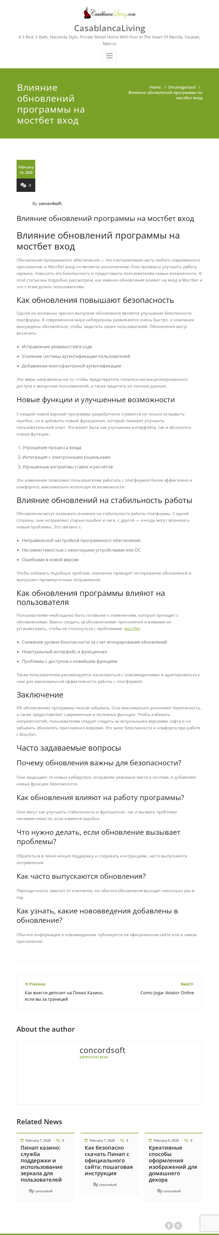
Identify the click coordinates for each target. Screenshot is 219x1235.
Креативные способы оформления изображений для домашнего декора (173, 1163)
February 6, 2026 (166, 1140)
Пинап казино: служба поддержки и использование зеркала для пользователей (42, 1163)
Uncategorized (181, 87)
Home (155, 87)
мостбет (132, 628)
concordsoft (50, 203)
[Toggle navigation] (109, 55)
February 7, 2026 (38, 1140)
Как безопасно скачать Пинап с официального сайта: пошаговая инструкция (109, 1160)
